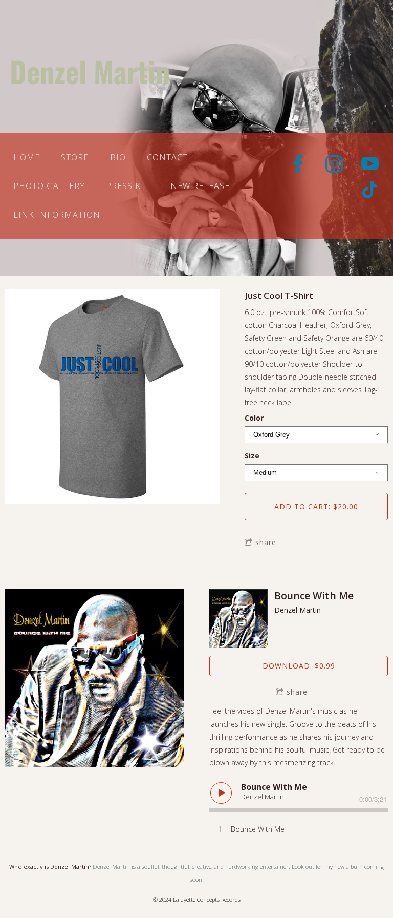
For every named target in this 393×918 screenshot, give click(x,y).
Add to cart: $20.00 (316, 506)
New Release (200, 186)
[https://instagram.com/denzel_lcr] (334, 164)
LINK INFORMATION (56, 214)
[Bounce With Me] (238, 618)
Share (265, 542)
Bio (118, 157)
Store (75, 157)
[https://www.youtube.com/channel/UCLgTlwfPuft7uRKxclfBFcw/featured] (370, 164)
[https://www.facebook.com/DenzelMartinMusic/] (298, 164)
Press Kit (127, 186)
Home (26, 157)
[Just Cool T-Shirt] (112, 397)
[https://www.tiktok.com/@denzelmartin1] (370, 189)
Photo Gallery (49, 186)
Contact (167, 157)
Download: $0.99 (299, 666)
